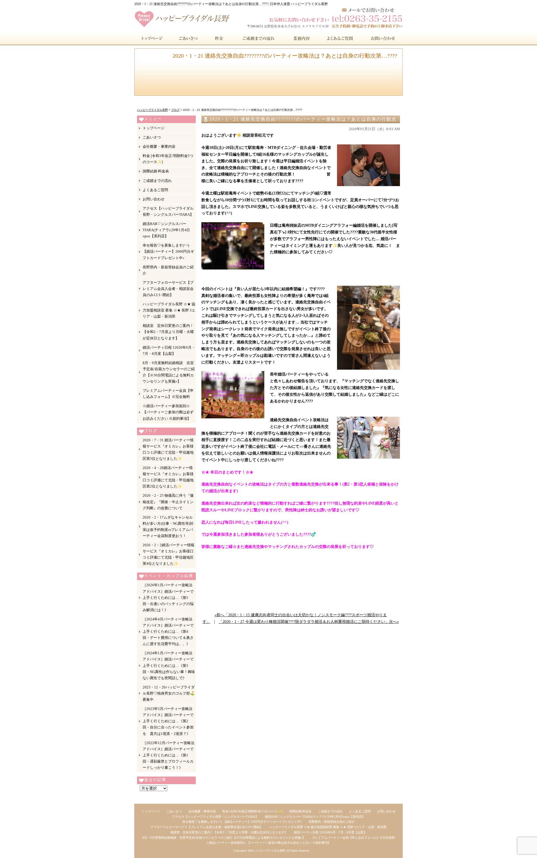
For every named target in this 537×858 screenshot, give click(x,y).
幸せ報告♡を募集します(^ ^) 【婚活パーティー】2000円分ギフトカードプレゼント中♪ (168, 251)
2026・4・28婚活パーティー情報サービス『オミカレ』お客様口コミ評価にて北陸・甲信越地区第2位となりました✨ (168, 477)
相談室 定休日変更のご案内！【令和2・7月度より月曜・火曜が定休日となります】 (168, 331)
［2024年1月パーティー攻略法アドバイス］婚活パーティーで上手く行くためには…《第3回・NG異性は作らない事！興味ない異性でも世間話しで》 (169, 665)
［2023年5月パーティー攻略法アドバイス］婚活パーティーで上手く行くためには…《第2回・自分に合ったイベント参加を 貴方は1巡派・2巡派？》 (168, 721)
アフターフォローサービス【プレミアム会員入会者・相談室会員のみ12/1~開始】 (168, 288)
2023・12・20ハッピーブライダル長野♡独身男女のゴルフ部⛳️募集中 (169, 693)
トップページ (151, 38)
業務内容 (301, 38)
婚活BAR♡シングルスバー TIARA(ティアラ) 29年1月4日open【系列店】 (166, 230)
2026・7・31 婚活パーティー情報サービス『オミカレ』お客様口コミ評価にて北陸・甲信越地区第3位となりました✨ (168, 449)
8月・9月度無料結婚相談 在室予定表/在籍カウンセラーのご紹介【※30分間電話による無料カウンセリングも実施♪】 (169, 372)
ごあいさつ (186, 38)
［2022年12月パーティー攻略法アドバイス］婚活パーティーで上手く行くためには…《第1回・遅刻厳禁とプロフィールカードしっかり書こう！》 (168, 755)
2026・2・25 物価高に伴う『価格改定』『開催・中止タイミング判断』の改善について (168, 501)
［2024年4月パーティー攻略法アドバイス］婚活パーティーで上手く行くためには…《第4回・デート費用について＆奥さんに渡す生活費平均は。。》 (168, 631)
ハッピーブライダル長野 (269, 850)
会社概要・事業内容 (159, 146)
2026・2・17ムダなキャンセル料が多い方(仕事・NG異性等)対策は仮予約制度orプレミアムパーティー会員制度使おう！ (168, 526)
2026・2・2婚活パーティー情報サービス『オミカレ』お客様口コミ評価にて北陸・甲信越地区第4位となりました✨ (168, 554)
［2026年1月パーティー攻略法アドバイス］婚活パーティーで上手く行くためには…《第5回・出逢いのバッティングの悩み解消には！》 (168, 597)
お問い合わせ (382, 38)
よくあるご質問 (340, 38)
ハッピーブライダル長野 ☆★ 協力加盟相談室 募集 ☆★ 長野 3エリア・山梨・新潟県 (169, 310)
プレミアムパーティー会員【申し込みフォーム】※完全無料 (168, 393)
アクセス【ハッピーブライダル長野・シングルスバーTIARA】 (168, 211)
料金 (219, 38)
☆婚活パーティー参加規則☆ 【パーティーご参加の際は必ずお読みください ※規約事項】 (168, 412)
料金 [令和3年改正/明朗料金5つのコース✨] (168, 159)
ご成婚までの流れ (258, 38)
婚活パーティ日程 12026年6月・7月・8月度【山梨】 (169, 350)
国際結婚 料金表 (156, 171)
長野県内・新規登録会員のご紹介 (168, 270)
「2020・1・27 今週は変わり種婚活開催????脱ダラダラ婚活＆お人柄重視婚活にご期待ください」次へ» (309, 622)
